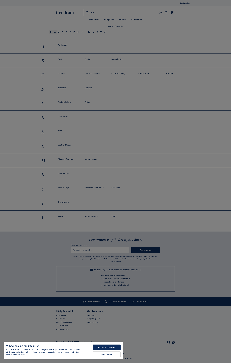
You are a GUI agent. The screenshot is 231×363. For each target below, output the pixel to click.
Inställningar (106, 354)
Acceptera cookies (107, 347)
